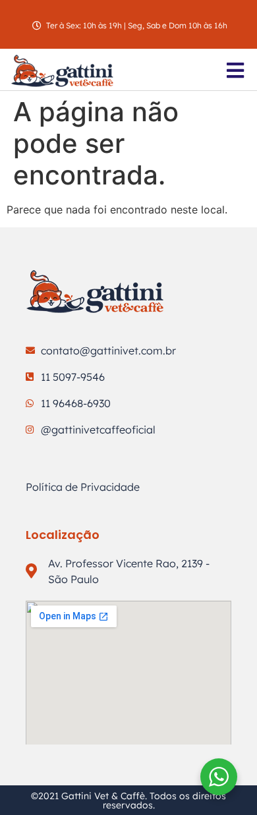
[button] (234, 70)
